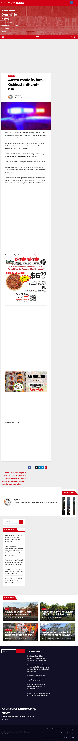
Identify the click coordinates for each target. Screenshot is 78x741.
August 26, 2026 (11, 617)
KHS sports (8, 629)
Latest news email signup (60, 737)
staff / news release (64, 638)
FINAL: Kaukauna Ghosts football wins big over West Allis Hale (13, 580)
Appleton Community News (69, 729)
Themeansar (4, 733)
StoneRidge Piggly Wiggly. (29, 255)
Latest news (48, 737)
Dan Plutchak (24, 638)
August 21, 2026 (11, 638)
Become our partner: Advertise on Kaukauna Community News (59, 733)
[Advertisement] (26, 59)
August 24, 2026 (49, 617)
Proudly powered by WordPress (10, 732)
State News (12, 75)
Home (49, 729)
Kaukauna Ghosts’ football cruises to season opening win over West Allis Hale (14, 562)
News (6, 609)
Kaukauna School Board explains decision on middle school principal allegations (37, 658)
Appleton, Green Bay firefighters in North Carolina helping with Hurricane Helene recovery (14, 475)
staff (19, 95)
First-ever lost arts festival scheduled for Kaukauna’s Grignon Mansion (14, 571)
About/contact (56, 729)
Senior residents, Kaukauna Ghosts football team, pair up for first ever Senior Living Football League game (14, 551)
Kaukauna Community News (9, 14)
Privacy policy (73, 737)
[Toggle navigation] (37, 37)
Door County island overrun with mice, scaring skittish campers (12, 484)
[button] (71, 37)
